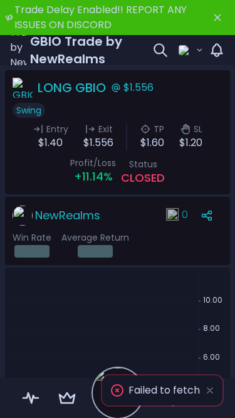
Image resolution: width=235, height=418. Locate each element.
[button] (162, 390)
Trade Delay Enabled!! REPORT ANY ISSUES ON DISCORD (100, 17)
